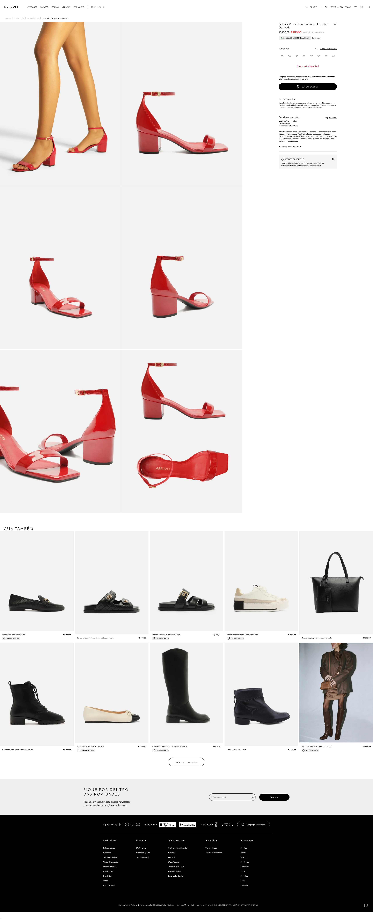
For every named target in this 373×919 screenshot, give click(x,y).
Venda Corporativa (110, 862)
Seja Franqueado (142, 857)
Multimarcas (141, 848)
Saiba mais (316, 38)
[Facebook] (127, 824)
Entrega (171, 857)
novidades (32, 7)
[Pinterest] (138, 824)
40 (333, 56)
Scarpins (244, 857)
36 (304, 56)
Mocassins (245, 866)
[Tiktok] (132, 824)
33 (282, 56)
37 (311, 56)
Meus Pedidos (173, 862)
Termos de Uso (211, 848)
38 (318, 56)
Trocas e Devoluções (176, 866)
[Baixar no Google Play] (187, 824)
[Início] (11, 7)
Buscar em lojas (310, 87)
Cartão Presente (174, 871)
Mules (243, 880)
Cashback (107, 852)
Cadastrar (274, 797)
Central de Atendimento (177, 848)
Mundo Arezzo (109, 885)
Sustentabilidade (109, 866)
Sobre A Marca (109, 848)
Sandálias (33, 18)
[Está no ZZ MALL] (228, 824)
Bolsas (55, 7)
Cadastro (171, 852)
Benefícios (107, 876)
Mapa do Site (108, 871)
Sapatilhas (245, 862)
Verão (105, 880)
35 (296, 56)
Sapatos (44, 7)
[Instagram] (121, 824)
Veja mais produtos (186, 762)
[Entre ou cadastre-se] (362, 7)
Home (8, 18)
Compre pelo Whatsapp (256, 824)
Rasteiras (244, 885)
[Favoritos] (355, 7)
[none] (252, 797)
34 (289, 56)
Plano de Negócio (143, 852)
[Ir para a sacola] (368, 7)
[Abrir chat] (366, 906)
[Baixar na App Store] (167, 824)
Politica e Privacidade (213, 852)
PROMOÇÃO (79, 7)
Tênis (243, 871)
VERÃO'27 (66, 7)
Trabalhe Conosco (110, 857)
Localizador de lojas (175, 876)
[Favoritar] (335, 24)
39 (326, 56)
